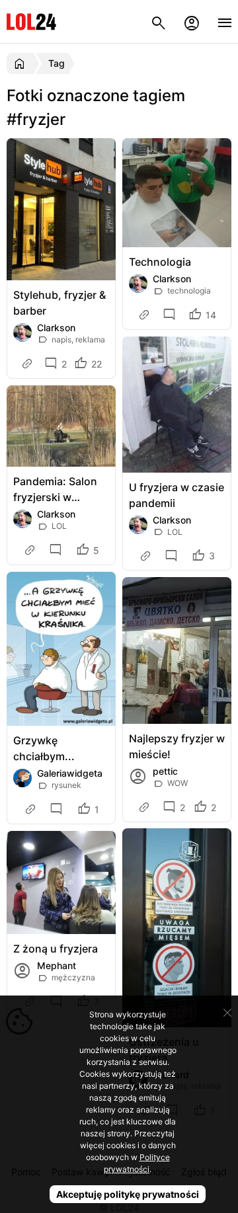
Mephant (56, 965)
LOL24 (31, 21)
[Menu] (225, 21)
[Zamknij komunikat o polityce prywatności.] (227, 1012)
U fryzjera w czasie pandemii (176, 495)
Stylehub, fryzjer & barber (59, 302)
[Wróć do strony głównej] (21, 63)
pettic (165, 771)
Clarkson (56, 327)
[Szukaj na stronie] (158, 21)
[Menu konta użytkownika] (191, 21)
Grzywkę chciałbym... (44, 748)
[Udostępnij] (28, 364)
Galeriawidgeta (69, 773)
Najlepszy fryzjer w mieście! (177, 746)
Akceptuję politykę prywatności (127, 1194)
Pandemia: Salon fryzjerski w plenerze (55, 490)
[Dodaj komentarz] (171, 315)
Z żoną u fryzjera (55, 948)
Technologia (160, 261)
